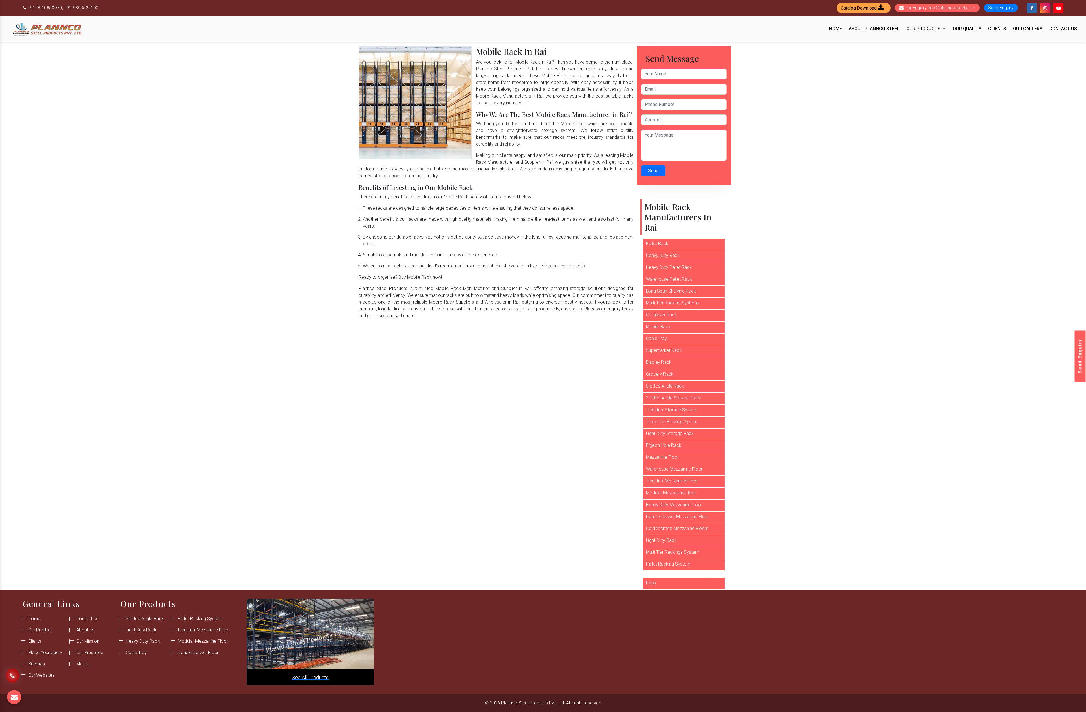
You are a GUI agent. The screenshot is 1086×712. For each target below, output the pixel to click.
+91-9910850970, (45, 7)
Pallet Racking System (668, 564)
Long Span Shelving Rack (671, 291)
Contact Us (1063, 28)
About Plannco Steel (874, 28)
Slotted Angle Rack (665, 386)
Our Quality (967, 28)
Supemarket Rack (664, 350)
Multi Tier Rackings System (672, 552)
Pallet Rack (657, 243)
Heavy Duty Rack (663, 255)
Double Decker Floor (198, 652)
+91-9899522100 (81, 7)
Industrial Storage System (671, 409)
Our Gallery (1027, 28)
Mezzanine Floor (662, 457)
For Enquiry (939, 7)
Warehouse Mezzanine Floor (674, 469)
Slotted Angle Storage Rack (673, 398)
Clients (997, 28)
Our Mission (87, 641)
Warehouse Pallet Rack (669, 279)
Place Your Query (45, 652)
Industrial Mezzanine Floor (672, 481)
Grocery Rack (659, 374)
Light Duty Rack (661, 540)
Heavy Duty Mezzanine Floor (674, 504)
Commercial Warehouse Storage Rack (678, 579)
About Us (85, 630)
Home (835, 28)
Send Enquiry (1080, 356)
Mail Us (83, 663)
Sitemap (36, 663)
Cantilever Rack (661, 314)
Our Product (40, 630)
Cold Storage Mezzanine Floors (677, 528)
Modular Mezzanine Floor (671, 492)
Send (653, 170)
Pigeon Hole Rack (663, 445)
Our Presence (89, 652)
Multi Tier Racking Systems (672, 303)
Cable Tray (656, 338)
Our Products (923, 28)
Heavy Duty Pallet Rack (669, 267)
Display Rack (658, 362)
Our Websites (41, 675)
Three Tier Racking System (672, 421)
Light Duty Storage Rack (670, 433)
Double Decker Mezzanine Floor (677, 516)
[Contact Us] (12, 676)
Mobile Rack (658, 326)
